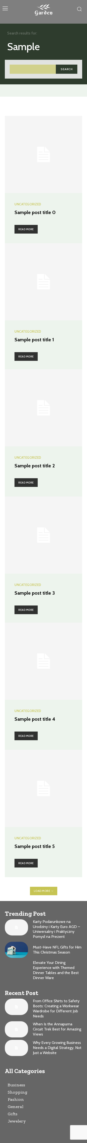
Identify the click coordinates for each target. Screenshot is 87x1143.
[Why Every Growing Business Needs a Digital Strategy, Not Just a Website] (16, 1048)
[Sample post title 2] (43, 407)
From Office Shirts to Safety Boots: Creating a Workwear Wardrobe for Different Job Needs (56, 1008)
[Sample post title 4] (43, 661)
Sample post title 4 (34, 719)
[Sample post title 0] (43, 154)
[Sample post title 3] (43, 535)
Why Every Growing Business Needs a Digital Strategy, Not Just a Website (57, 1047)
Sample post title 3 (34, 593)
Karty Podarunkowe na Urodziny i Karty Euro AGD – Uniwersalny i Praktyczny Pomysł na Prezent (56, 929)
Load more (42, 891)
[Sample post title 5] (43, 788)
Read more (26, 229)
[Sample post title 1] (43, 281)
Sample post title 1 (34, 340)
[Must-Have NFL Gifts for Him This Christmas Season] (16, 950)
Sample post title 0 (35, 212)
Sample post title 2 (34, 466)
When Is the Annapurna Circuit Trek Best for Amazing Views (57, 1029)
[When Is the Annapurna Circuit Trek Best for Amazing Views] (16, 1029)
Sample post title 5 (34, 846)
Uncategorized (27, 204)
